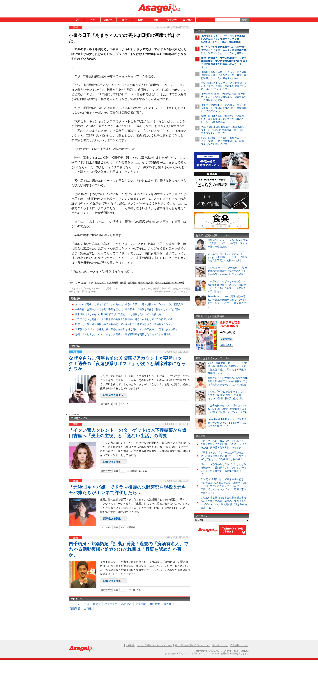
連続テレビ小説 (145, 282)
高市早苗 (126, 603)
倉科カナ (155, 603)
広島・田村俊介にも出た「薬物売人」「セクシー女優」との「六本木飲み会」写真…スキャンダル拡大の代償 (223, 141)
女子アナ (172, 19)
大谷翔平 (169, 603)
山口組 (88, 608)
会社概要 (130, 645)
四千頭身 (131, 590)
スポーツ (108, 19)
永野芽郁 (131, 527)
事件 (156, 19)
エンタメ (187, 19)
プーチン (75, 603)
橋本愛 (123, 282)
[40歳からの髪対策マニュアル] (221, 169)
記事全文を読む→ (113, 395)
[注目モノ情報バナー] (221, 209)
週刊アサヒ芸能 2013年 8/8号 (169, 282)
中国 (86, 603)
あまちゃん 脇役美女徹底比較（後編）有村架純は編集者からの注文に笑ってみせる (165, 290)
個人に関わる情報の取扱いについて (192, 645)
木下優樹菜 (132, 471)
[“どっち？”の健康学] (221, 189)
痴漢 (139, 590)
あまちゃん (100, 282)
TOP (76, 19)
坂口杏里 (143, 471)
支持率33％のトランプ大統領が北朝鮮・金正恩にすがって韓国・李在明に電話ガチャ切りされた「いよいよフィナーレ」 (224, 86)
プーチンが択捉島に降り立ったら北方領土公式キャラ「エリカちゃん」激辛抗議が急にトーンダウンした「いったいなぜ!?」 (223, 50)
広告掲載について (239, 645)
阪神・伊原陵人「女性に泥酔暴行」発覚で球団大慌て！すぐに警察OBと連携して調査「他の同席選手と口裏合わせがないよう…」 (224, 62)
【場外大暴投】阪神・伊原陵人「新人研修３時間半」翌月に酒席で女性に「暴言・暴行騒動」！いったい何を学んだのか (223, 75)
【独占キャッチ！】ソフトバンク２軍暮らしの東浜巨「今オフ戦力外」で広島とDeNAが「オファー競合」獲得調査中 (223, 39)
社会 (124, 19)
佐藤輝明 (75, 608)
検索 (244, 20)
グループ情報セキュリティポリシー (154, 645)
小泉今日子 (112, 282)
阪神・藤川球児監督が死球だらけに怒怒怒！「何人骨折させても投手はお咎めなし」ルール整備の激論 (222, 119)
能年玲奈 (132, 282)
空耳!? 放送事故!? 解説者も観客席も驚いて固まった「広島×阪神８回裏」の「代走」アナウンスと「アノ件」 (224, 129)
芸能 (92, 19)
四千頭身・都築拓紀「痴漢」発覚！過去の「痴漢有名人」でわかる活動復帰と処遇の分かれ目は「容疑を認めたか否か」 (128, 549)
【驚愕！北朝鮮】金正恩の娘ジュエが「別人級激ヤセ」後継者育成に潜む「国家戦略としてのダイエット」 (223, 108)
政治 (140, 19)
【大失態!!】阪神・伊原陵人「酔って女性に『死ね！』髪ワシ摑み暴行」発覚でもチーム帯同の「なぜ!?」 (223, 97)
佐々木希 (140, 603)
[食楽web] (221, 229)
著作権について (220, 645)
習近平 (97, 603)
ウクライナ (111, 603)
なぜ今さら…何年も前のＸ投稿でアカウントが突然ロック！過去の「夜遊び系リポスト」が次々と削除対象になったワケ (127, 363)
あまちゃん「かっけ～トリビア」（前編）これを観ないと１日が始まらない (93, 290)
